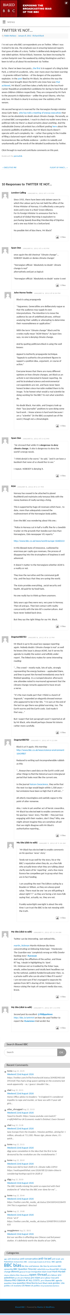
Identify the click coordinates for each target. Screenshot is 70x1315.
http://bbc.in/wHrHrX (24, 1018)
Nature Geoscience (39, 784)
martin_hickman (21, 946)
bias (47, 1269)
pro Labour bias (48, 1278)
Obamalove (24, 1275)
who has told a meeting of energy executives (40, 113)
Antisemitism (19, 1262)
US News (26, 1286)
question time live (26, 1283)
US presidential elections (50, 1286)
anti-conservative (29, 1259)
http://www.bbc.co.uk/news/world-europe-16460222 (39, 541)
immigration (36, 1272)
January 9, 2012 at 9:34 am (52, 843)
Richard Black (38, 36)
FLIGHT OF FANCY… (59, 168)
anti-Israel (44, 1258)
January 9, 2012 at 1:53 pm (47, 1008)
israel (49, 1272)
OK (60, 1052)
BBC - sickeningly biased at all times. (37, 1262)
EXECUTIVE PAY (9, 168)
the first (36, 68)
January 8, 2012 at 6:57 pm (30, 487)
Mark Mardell (58, 1272)
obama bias (15, 1275)
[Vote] (57, 237)
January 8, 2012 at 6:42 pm (36, 439)
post (20, 79)
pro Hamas (25, 1278)
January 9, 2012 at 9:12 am (44, 741)
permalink (18, 156)
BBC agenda (57, 1262)
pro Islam (35, 1278)
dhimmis (15, 1272)
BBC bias (12, 1265)
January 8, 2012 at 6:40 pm (36, 249)
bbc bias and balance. (31, 1266)
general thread (25, 1272)
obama (6, 1275)
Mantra (40, 1307)
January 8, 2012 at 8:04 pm (47, 293)
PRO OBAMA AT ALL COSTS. (26, 1280)
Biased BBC (54, 1269)
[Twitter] (65, 3)
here (54, 127)
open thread (38, 1275)
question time (10, 1283)
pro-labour (52, 1275)
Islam (44, 1272)
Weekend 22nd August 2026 (20, 1074)
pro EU (17, 1278)
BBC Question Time (23, 1269)
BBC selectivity (39, 1269)
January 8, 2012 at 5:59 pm (41, 193)
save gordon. (54, 1283)
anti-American (14, 1259)
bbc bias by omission (48, 1266)
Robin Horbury (10, 36)
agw (5, 1259)
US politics (35, 1286)
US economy (16, 1286)
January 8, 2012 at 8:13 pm (41, 638)
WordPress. (50, 1307)
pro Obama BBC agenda (51, 1280)
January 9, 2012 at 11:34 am (47, 933)
